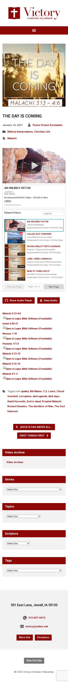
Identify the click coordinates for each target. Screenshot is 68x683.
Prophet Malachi (51, 401)
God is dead (34, 401)
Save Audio (50, 300)
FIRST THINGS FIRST (32, 435)
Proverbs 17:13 (10, 343)
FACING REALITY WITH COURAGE (43, 246)
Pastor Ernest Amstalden (47, 125)
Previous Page (14, 287)
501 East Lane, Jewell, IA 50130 (34, 605)
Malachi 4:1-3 (9, 373)
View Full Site (34, 660)
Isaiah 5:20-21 (10, 323)
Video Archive (14, 462)
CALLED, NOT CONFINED (39, 234)
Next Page (54, 287)
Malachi (12, 138)
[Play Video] (34, 165)
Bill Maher (36, 391)
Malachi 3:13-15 (11, 353)
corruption (25, 396)
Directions (43, 637)
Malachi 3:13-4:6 (11, 313)
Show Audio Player (20, 300)
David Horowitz (16, 401)
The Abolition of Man (40, 406)
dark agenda (40, 396)
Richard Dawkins (17, 406)
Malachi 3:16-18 (11, 363)
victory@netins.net (37, 626)
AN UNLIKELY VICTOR (37, 221)
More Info (24, 637)
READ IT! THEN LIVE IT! (38, 271)
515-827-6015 (36, 617)
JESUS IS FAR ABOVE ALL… (35, 427)
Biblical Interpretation (20, 131)
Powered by (12, 205)
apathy (25, 391)
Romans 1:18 (9, 333)
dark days (54, 396)
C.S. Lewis (49, 391)
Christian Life (42, 131)
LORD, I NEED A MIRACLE (39, 258)
